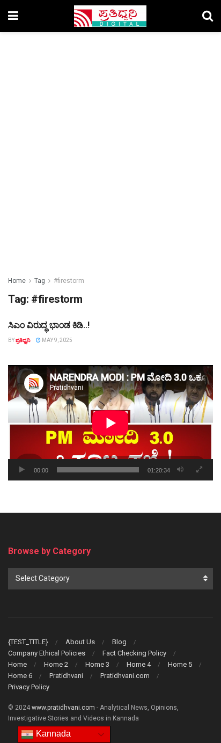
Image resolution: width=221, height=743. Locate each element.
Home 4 (139, 664)
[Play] (22, 469)
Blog (119, 642)
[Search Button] (207, 16)
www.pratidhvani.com (63, 707)
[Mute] (180, 469)
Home (17, 281)
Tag (39, 281)
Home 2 (56, 664)
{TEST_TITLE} (28, 642)
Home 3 (97, 664)
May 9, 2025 (56, 340)
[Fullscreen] (199, 469)
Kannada (52, 733)
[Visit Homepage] (110, 16)
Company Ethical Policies (46, 653)
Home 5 (180, 664)
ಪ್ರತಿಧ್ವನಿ (23, 340)
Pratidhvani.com (125, 676)
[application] (110, 422)
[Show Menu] (13, 16)
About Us (80, 642)
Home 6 (20, 676)
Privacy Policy (28, 687)
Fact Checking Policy (134, 653)
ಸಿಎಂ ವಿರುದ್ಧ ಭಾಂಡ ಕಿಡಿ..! (48, 325)
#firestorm (69, 281)
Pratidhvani (66, 676)
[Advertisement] (110, 148)
